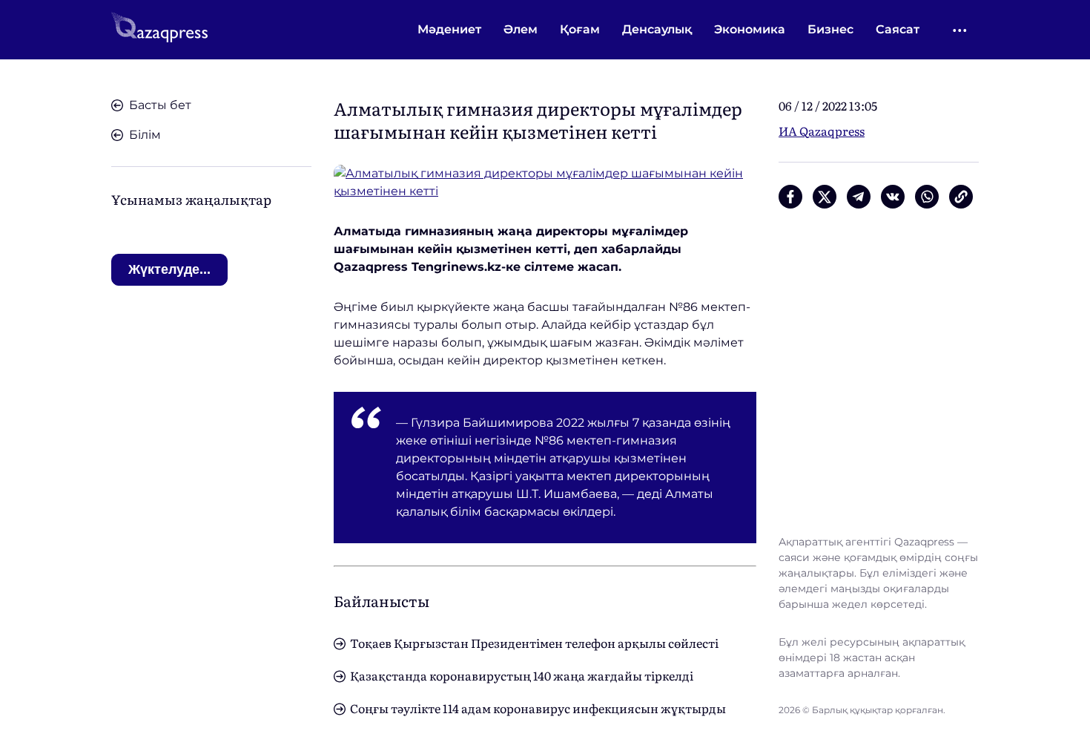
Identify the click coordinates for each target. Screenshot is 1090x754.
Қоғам (580, 29)
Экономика (749, 29)
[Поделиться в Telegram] (859, 197)
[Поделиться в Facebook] (790, 197)
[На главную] (159, 29)
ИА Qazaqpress (822, 131)
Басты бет (160, 105)
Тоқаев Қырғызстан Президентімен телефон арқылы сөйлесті (534, 643)
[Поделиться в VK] (893, 197)
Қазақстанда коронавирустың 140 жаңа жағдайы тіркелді (521, 675)
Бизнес (830, 29)
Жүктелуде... (169, 269)
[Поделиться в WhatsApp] (927, 197)
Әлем (520, 29)
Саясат (897, 29)
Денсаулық (657, 29)
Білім (145, 135)
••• (960, 30)
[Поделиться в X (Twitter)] (824, 197)
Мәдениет (449, 29)
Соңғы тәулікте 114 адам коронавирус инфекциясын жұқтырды (538, 708)
